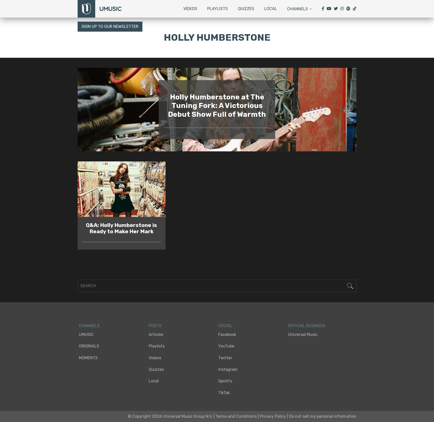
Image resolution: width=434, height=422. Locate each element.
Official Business (306, 325)
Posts (155, 325)
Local (270, 8)
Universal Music (302, 334)
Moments (88, 357)
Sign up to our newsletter (110, 26)
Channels (297, 9)
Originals (89, 346)
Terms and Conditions (236, 416)
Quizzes (246, 8)
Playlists (217, 8)
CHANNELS (89, 325)
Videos (190, 8)
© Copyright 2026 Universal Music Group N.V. (170, 416)
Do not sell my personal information (322, 416)
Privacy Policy (273, 416)
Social (225, 325)
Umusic (86, 334)
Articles (156, 334)
